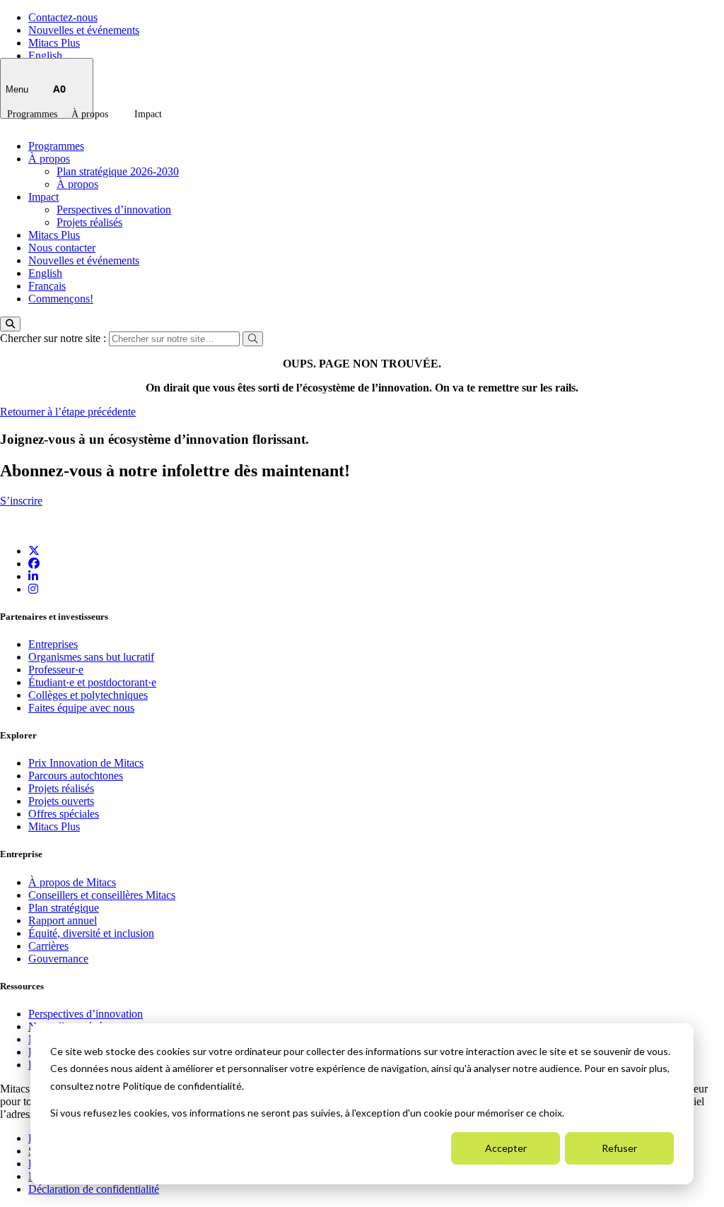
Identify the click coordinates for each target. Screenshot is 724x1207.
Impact (148, 114)
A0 (59, 88)
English (45, 55)
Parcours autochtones (75, 776)
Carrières (48, 946)
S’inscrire (21, 501)
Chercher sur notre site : (54, 338)
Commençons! (60, 299)
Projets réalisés (89, 222)
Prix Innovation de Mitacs (86, 763)
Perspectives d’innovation (114, 210)
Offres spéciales (63, 814)
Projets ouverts (61, 801)
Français (47, 286)
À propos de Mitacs (72, 882)
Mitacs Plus (54, 43)
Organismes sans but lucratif (91, 657)
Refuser (619, 1148)
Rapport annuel (62, 920)
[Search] (10, 324)
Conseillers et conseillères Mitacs (101, 895)
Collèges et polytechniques (88, 695)
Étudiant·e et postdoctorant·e (92, 682)
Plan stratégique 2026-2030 (118, 171)
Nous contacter (61, 248)
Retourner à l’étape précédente (68, 412)
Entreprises (53, 644)
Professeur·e (55, 670)
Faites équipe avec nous (81, 708)
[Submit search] (253, 338)
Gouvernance (58, 959)
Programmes (32, 114)
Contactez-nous (63, 17)
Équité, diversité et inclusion (91, 933)
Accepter (506, 1148)
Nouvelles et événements (83, 30)
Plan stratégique (63, 908)
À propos (89, 114)
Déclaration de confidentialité (93, 1189)
